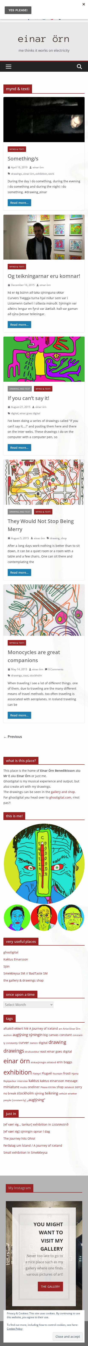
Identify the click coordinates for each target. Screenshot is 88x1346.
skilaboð (69, 1087)
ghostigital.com (60, 797)
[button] (44, 863)
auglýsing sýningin (28, 1034)
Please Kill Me (48, 1087)
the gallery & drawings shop (23, 980)
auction (7, 1035)
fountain (57, 1073)
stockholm (36, 675)
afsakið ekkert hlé (15, 1028)
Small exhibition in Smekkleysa (25, 1152)
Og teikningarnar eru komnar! (44, 275)
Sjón (6, 966)
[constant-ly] (19, 1100)
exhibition (41, 174)
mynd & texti (16, 149)
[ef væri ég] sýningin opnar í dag (26, 1131)
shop (64, 538)
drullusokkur (32, 1051)
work (51, 174)
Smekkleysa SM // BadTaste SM (25, 973)
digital (14, 413)
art (60, 1028)
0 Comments (55, 669)
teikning (51, 1093)
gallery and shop (63, 792)
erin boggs (64, 1062)
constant (65, 1035)
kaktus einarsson (52, 1081)
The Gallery (50, 1287)
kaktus (34, 1080)
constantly (12, 1043)
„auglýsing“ (36, 1099)
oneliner (34, 1087)
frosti (67, 1073)
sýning (39, 1093)
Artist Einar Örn (71, 1028)
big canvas (51, 1035)
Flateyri (37, 1073)
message (71, 1081)
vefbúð (63, 1093)
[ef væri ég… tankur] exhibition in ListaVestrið (35, 1124)
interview (22, 1081)
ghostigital (10, 952)
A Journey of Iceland (43, 1028)
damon (34, 1043)
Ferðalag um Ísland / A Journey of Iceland (32, 1145)
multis (23, 1087)
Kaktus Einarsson (15, 959)
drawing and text (19, 388)
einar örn (44, 38)
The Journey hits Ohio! (19, 1138)
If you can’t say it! (28, 398)
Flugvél (47, 1073)
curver (24, 1042)
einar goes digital (30, 413)
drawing (55, 538)
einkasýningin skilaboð (43, 1062)
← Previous (12, 736)
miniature (11, 1087)
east (25, 675)
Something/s (23, 158)
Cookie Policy (14, 1328)
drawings (16, 174)
